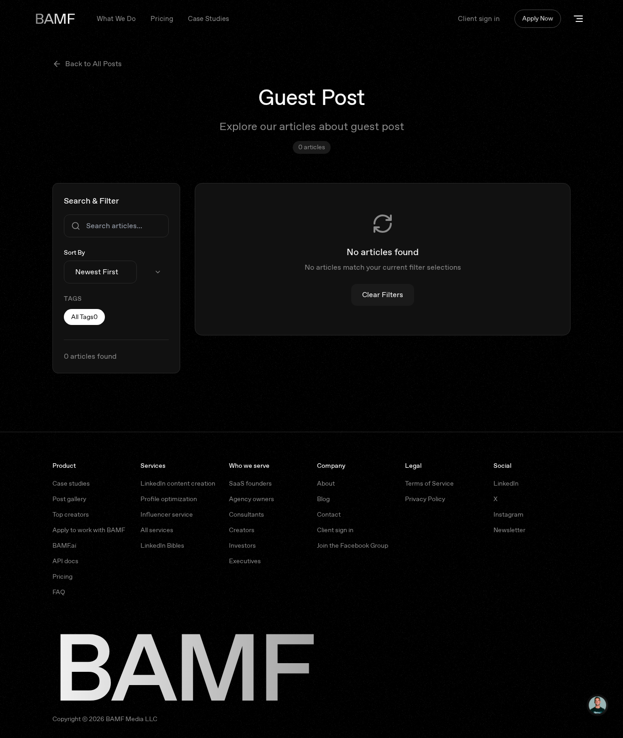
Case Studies (208, 19)
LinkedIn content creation (177, 483)
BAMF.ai (64, 545)
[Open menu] (578, 19)
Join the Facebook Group (352, 545)
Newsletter (509, 530)
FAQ (58, 592)
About (326, 483)
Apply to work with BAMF (88, 530)
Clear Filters (382, 294)
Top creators (70, 514)
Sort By (74, 252)
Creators (241, 530)
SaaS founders (250, 483)
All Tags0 (84, 316)
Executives (245, 561)
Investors (242, 545)
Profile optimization (168, 498)
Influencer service (166, 514)
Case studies (71, 483)
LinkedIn (506, 483)
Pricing (162, 19)
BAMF (55, 18)
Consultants (246, 514)
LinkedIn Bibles (162, 545)
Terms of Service (429, 483)
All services (156, 530)
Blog (323, 498)
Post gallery (69, 498)
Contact (329, 514)
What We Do (116, 19)
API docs (65, 561)
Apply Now (537, 18)
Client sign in (479, 19)
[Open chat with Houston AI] (597, 705)
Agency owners (251, 498)
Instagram (508, 514)
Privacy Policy (425, 498)
